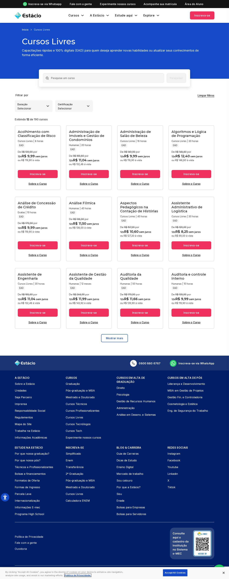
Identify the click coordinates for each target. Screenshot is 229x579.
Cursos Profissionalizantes (82, 410)
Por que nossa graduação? (32, 453)
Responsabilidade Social (30, 410)
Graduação (73, 383)
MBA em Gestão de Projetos (185, 390)
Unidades (20, 390)
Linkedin (172, 473)
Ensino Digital (125, 467)
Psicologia (123, 394)
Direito (121, 388)
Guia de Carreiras (128, 453)
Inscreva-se (202, 15)
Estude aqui (124, 15)
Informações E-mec (27, 507)
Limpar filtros (206, 95)
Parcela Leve (23, 494)
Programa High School (29, 514)
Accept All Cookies (175, 572)
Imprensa (21, 404)
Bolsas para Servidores (131, 514)
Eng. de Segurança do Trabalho (187, 410)
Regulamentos (24, 417)
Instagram (173, 453)
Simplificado (73, 453)
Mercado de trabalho (130, 473)
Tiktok (171, 487)
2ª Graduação (74, 473)
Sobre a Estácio (25, 383)
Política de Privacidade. (78, 575)
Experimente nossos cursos (83, 437)
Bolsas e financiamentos (30, 473)
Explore (149, 15)
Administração (126, 408)
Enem (69, 460)
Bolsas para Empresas (131, 507)
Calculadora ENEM (78, 500)
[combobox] (106, 78)
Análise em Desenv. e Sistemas (136, 414)
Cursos (73, 15)
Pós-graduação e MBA (80, 390)
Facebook (173, 460)
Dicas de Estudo (127, 460)
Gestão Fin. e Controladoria (184, 397)
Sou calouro (124, 480)
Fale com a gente (26, 542)
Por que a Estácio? (128, 487)
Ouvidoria (21, 548)
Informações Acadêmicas (31, 437)
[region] (114, 573)
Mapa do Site (23, 424)
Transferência (74, 467)
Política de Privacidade (29, 536)
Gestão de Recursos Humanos (136, 401)
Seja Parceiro (23, 397)
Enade (120, 500)
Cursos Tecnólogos (78, 424)
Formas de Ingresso (27, 487)
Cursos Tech (74, 430)
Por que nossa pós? (27, 460)
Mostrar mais (114, 338)
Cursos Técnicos (76, 404)
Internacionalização (27, 500)
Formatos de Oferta (27, 480)
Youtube (172, 467)
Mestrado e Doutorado (80, 397)
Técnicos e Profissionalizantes (34, 467)
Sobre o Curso (37, 183)
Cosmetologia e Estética (182, 404)
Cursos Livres (74, 417)
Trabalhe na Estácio (27, 430)
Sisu (119, 494)
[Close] (223, 572)
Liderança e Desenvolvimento (186, 383)
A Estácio (97, 15)
